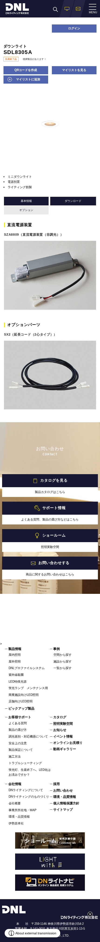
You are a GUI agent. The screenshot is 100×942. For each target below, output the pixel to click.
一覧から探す (62, 668)
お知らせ (59, 730)
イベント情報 (63, 736)
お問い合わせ (63, 790)
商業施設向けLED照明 (24, 695)
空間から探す (62, 654)
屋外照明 (15, 661)
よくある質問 (18, 723)
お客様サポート (19, 717)
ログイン (74, 28)
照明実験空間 (63, 723)
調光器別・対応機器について (28, 736)
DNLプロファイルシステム (27, 668)
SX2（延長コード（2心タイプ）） (30, 334)
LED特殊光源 (18, 681)
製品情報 (14, 649)
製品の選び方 (18, 729)
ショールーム (54, 535)
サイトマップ (63, 809)
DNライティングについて (26, 790)
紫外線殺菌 (16, 675)
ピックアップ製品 (21, 708)
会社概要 (15, 803)
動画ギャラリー (64, 749)
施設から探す (62, 661)
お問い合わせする (54, 563)
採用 (56, 784)
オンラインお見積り (68, 743)
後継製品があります (33, 59)
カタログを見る (54, 480)
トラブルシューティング (25, 763)
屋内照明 (15, 654)
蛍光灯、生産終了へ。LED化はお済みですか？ (30, 772)
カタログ (59, 717)
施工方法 (15, 756)
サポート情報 (54, 508)
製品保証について (21, 750)
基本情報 (26, 201)
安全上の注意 (18, 743)
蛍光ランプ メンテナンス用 (28, 688)
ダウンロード (73, 201)
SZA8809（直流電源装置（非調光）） (33, 234)
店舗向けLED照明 (21, 701)
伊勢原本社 (16, 823)
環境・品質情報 (19, 816)
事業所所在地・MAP (23, 810)
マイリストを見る (74, 70)
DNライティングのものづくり (29, 796)
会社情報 (14, 784)
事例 (56, 649)
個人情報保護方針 (66, 803)
